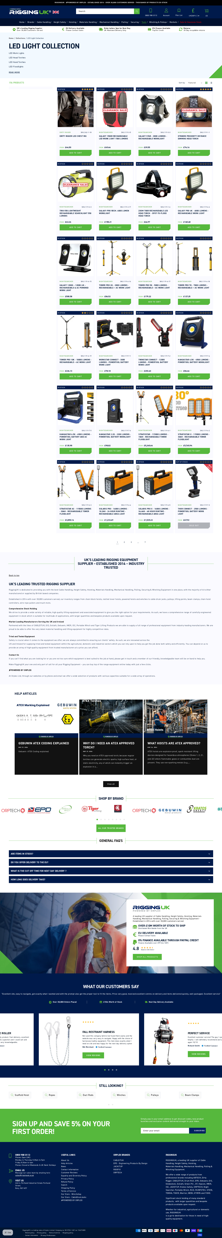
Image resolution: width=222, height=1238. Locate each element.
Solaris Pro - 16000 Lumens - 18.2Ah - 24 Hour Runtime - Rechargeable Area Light (113, 511)
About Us (65, 1160)
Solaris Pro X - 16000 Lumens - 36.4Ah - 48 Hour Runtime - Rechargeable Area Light (154, 511)
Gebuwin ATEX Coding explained (43, 743)
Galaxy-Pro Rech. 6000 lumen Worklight (114, 212)
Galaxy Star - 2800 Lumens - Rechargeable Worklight (152, 137)
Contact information (31, 1235)
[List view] (211, 83)
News (63, 1166)
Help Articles (67, 1163)
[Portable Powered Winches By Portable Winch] (65, 809)
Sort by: (182, 83)
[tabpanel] (13, 811)
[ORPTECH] (13, 811)
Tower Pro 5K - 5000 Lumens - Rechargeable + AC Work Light (154, 286)
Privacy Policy (67, 1178)
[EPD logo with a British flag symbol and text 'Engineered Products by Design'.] (39, 811)
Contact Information (69, 1169)
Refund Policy (67, 1182)
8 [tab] (124, 820)
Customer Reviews (69, 1172)
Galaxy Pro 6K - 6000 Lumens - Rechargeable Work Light (193, 212)
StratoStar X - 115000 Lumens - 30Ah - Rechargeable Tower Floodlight (194, 437)
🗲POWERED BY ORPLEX (71, 1200)
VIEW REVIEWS (93, 1055)
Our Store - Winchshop (71, 1194)
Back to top (14, 575)
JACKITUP (118, 1166)
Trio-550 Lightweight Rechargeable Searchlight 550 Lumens (75, 213)
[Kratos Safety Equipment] (196, 809)
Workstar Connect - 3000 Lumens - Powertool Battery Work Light (114, 362)
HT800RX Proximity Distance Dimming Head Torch (192, 137)
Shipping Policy (68, 1188)
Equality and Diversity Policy (74, 1175)
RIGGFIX (117, 1169)
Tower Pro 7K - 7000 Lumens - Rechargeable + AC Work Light (193, 286)
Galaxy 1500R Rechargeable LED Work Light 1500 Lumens (113, 137)
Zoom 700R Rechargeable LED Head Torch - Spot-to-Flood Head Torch (153, 213)
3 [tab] (105, 820)
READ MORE (14, 72)
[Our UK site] (56, 12)
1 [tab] (97, 820)
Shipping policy (68, 1233)
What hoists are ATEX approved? (174, 743)
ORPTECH (117, 1172)
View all (111, 784)
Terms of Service (68, 1191)
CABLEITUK (118, 1160)
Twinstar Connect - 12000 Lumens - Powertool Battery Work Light (153, 362)
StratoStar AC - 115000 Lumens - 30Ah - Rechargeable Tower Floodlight (75, 511)
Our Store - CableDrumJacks (73, 1197)
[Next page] (152, 542)
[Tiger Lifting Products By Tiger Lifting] (92, 809)
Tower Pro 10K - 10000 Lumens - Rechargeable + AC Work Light (76, 361)
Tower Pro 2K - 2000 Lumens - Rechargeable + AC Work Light (114, 286)
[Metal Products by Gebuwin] (170, 811)
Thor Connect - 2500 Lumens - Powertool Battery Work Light (193, 511)
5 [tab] (113, 820)
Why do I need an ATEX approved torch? (109, 745)
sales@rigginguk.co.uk (24, 1175)
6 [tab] (116, 820)
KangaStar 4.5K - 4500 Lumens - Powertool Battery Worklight (194, 361)
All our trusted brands (111, 828)
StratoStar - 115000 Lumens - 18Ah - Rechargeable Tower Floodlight (153, 437)
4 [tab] (109, 820)
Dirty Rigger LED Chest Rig (73, 136)
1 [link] (117, 542)
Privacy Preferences (48, 1235)
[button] (179, 13)
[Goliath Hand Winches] (118, 809)
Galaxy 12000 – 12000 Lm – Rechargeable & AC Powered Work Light (74, 288)
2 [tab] (101, 820)
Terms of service (54, 1233)
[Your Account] (166, 11)
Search (64, 1185)
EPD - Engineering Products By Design (130, 1163)
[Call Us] (151, 11)
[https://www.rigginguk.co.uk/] (30, 11)
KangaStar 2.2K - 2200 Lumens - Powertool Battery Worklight (115, 435)
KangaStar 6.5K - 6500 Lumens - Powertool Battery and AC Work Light (75, 437)
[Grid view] (206, 83)
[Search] (137, 11)
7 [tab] (120, 820)
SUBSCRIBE (199, 1130)
